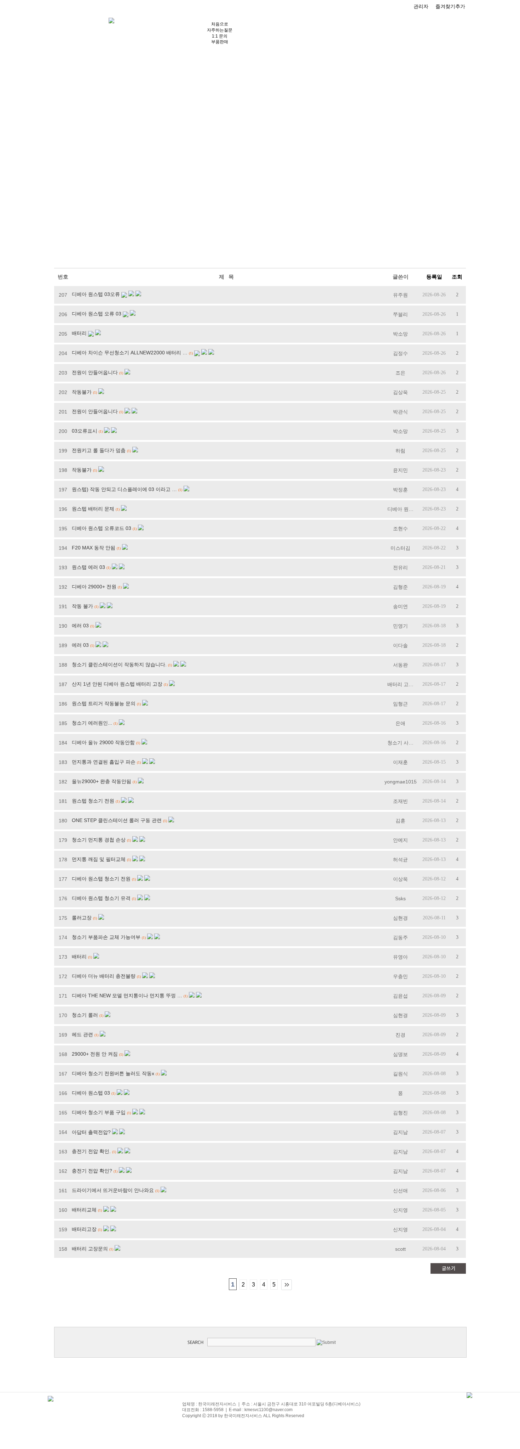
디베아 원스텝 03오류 (96, 294)
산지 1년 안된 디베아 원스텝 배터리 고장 (117, 684)
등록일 (434, 277)
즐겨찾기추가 (450, 6)
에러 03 (80, 625)
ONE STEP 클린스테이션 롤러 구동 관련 (117, 820)
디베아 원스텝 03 (91, 1093)
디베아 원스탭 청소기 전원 (101, 879)
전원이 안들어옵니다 (95, 372)
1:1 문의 (219, 36)
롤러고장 (82, 917)
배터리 (79, 333)
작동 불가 (82, 606)
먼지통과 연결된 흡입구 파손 (103, 762)
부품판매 (219, 41)
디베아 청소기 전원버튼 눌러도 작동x (113, 1073)
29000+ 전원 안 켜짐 (95, 1054)
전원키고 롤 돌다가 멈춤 (99, 450)
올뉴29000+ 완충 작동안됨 (101, 781)
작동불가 (82, 392)
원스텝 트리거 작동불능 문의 (103, 703)
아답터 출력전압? (91, 1132)
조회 (457, 277)
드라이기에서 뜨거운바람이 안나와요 (113, 1190)
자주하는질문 (219, 30)
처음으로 (219, 24)
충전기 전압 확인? (92, 1171)
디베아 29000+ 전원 (94, 586)
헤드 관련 (82, 1034)
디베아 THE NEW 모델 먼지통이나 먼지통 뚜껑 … (127, 995)
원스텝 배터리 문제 (93, 509)
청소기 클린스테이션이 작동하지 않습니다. (119, 664)
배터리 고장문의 (90, 1248)
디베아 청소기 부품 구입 (99, 1112)
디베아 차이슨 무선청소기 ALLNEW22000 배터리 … (129, 352)
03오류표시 (84, 431)
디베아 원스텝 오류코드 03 (101, 528)
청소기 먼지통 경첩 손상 (99, 840)
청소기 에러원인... (92, 723)
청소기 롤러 (85, 1015)
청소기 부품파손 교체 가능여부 (106, 937)
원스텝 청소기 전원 (93, 801)
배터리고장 (84, 1229)
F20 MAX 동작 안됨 (93, 547)
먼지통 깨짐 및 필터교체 (99, 859)
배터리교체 (84, 1210)
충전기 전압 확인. (91, 1151)
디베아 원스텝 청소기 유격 (101, 898)
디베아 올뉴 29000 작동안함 (103, 742)
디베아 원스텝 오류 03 (96, 313)
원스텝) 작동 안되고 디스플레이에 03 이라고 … (124, 489)
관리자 (421, 6)
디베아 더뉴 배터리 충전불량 (103, 976)
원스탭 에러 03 (88, 567)
